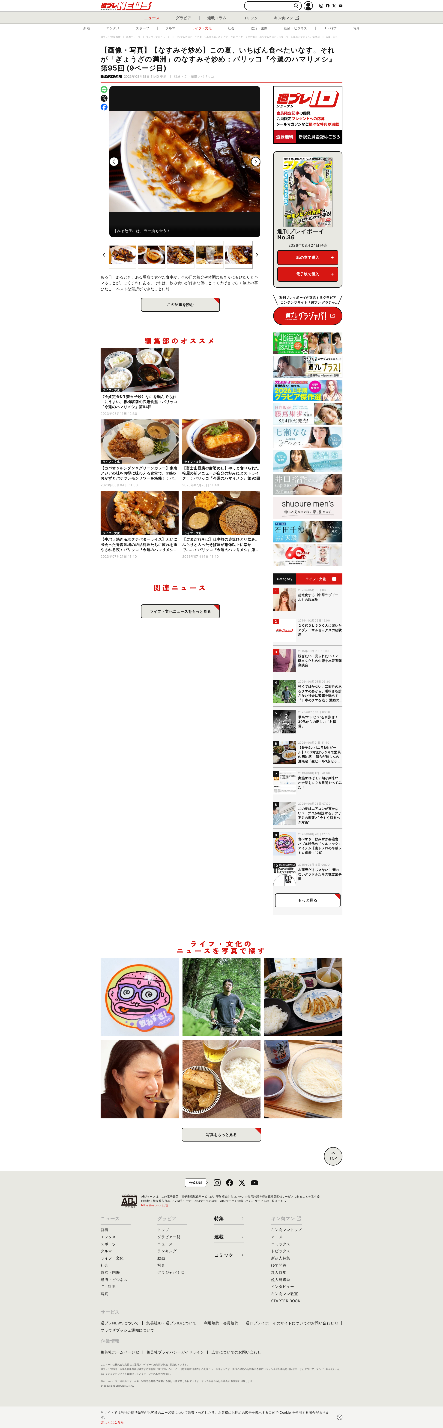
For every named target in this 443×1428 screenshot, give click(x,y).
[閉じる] (339, 1417)
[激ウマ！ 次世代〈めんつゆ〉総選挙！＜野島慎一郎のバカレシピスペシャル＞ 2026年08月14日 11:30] (303, 1079)
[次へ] (255, 161)
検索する (296, 5)
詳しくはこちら (112, 1422)
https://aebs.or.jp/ (155, 1205)
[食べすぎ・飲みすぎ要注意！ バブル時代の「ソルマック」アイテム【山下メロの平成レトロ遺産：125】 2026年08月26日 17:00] (140, 997)
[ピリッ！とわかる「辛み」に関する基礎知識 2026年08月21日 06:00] (140, 1079)
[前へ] (114, 161)
